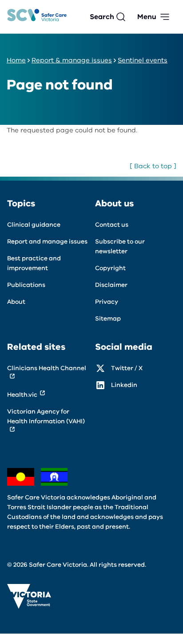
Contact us (111, 224)
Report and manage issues (47, 241)
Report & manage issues (72, 60)
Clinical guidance (33, 224)
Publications (26, 285)
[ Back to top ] (153, 166)
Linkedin (124, 385)
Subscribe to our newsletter (120, 246)
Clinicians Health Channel (46, 368)
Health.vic (22, 394)
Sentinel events (142, 60)
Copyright (110, 268)
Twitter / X (127, 368)
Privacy (106, 302)
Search (102, 17)
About (16, 302)
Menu (146, 17)
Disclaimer (111, 285)
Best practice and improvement (34, 263)
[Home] (37, 17)
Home (16, 60)
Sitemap (108, 318)
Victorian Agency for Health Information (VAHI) (46, 416)
